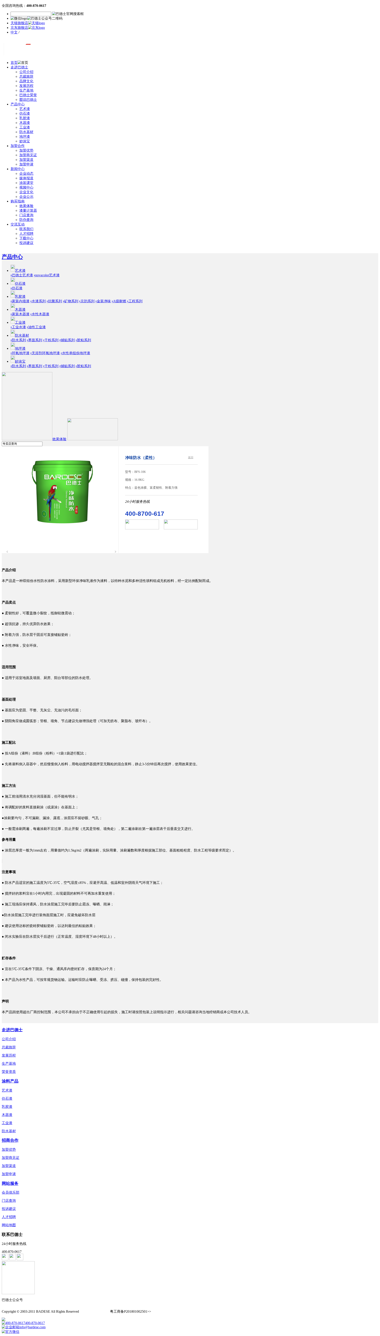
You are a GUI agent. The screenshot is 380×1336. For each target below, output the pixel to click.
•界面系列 (34, 340)
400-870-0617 (35, 1323)
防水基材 (26, 132)
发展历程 (26, 86)
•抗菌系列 (54, 301)
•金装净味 (103, 301)
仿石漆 (24, 113)
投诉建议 (26, 243)
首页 (14, 62)
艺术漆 (24, 109)
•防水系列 (18, 340)
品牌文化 (26, 81)
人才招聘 (26, 233)
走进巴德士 (19, 67)
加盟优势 (26, 150)
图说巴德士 (28, 99)
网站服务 (10, 1183)
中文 (14, 32)
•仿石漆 (16, 288)
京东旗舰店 (19, 27)
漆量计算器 (28, 210)
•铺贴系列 (67, 340)
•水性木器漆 (39, 314)
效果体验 (26, 206)
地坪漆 (24, 136)
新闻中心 (18, 169)
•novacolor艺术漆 (47, 275)
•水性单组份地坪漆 (75, 353)
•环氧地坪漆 (20, 353)
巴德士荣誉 (28, 95)
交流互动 (18, 224)
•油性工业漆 (36, 327)
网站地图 (9, 1225)
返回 (190, 457)
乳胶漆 (24, 118)
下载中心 (26, 238)
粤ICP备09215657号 (95, 1311)
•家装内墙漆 (20, 301)
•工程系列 (134, 301)
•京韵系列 (87, 301)
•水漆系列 (38, 301)
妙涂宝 (24, 141)
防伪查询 (26, 220)
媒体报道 (26, 178)
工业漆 (24, 127)
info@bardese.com (32, 1327)
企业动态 (26, 173)
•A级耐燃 (119, 301)
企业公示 (26, 196)
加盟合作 (18, 146)
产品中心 (18, 104)
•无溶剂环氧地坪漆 (45, 353)
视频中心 (26, 187)
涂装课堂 (26, 183)
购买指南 (18, 201)
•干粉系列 (50, 340)
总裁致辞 (26, 76)
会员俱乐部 (10, 1192)
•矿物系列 (70, 301)
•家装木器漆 (20, 314)
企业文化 (26, 192)
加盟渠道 (26, 159)
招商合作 (10, 1140)
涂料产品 (10, 1081)
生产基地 (26, 90)
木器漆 (24, 123)
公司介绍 (26, 72)
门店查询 (26, 215)
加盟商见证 (28, 155)
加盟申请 (26, 164)
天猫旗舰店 (19, 23)
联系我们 (26, 229)
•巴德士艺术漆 (22, 275)
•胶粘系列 (83, 340)
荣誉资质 (9, 1072)
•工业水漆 (18, 327)
